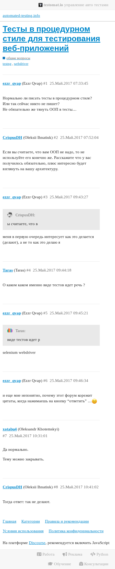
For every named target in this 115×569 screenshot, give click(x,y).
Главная (9, 521)
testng (7, 64)
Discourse (37, 543)
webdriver (21, 64)
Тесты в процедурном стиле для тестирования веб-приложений (51, 38)
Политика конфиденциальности (76, 531)
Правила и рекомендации (67, 521)
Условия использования (23, 531)
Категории (30, 521)
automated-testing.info (21, 15)
